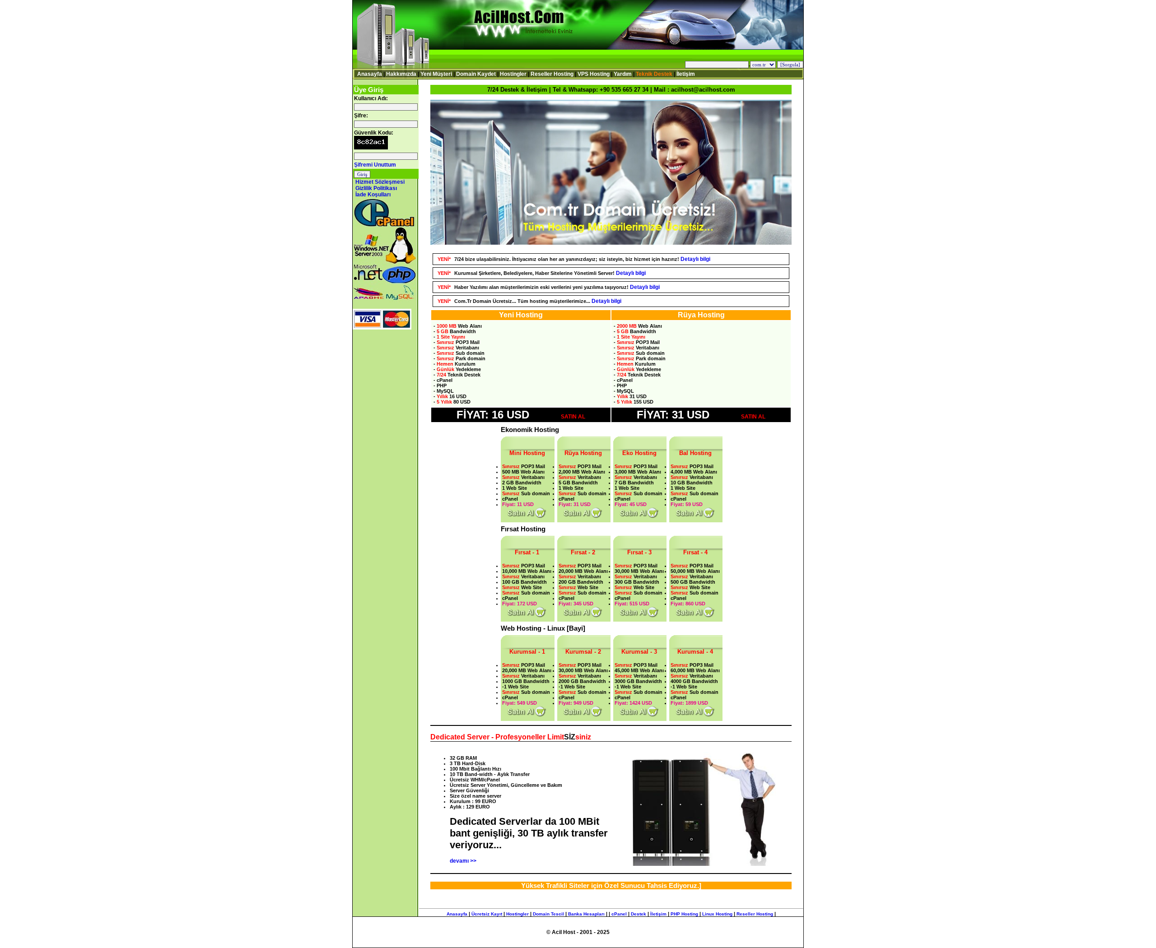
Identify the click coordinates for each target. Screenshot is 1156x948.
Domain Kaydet (476, 74)
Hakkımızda (401, 74)
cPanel (619, 913)
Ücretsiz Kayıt (486, 913)
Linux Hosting (717, 913)
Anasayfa (369, 74)
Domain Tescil (548, 913)
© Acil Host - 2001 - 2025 (578, 932)
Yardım (623, 74)
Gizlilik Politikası (376, 188)
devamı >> (463, 861)
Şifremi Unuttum (375, 165)
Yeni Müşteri (436, 74)
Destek (638, 913)
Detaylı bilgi (695, 259)
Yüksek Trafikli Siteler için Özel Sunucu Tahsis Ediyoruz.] (611, 885)
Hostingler (513, 74)
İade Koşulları (373, 194)
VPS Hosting (594, 74)
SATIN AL (573, 417)
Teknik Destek (654, 74)
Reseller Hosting (552, 74)
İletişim (685, 74)
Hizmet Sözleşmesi (380, 182)
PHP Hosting (684, 913)
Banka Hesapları (586, 913)
